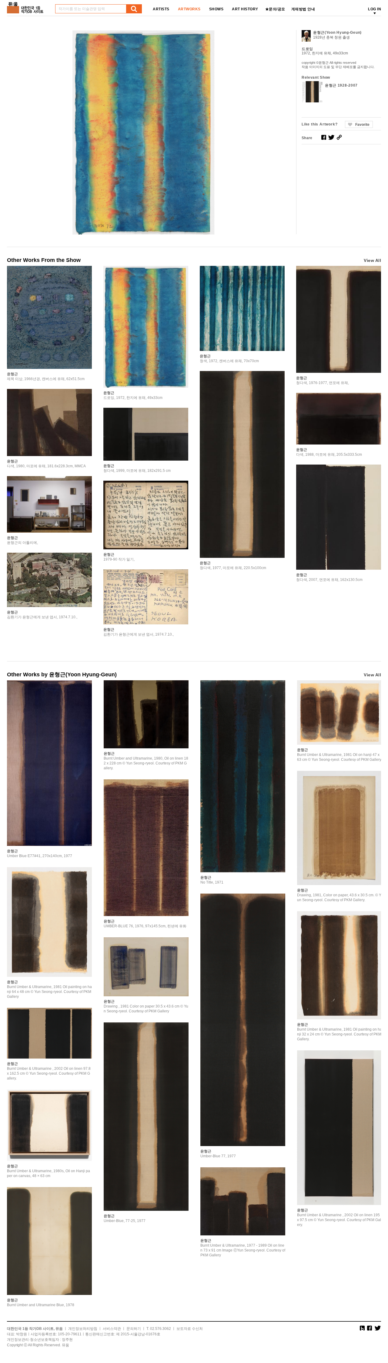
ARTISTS (161, 9)
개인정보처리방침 (82, 1329)
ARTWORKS (189, 9)
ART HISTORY (245, 9)
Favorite (362, 124)
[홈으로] (26, 6)
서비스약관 (112, 1329)
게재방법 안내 (303, 9)
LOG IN (374, 9)
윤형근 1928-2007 (341, 85)
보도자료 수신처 (189, 1329)
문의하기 (133, 1329)
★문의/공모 (275, 9)
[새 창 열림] (323, 137)
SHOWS (216, 9)
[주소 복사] (339, 137)
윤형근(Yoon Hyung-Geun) (337, 32)
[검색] (134, 8)
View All (372, 260)
